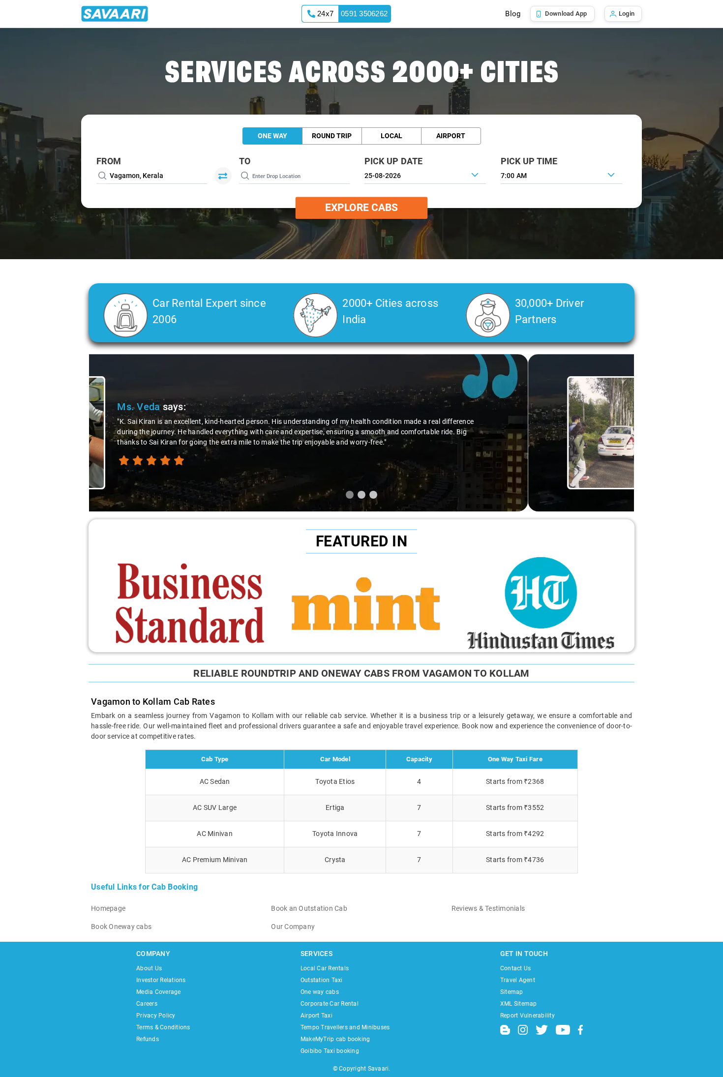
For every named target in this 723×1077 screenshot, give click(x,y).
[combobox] (561, 174)
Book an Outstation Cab (309, 908)
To (245, 161)
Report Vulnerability (527, 1015)
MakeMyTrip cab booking (335, 1039)
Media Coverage (158, 991)
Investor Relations (161, 980)
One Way (272, 136)
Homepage (108, 908)
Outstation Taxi (322, 980)
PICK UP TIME (529, 161)
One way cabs (320, 991)
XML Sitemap (518, 1003)
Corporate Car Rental (330, 1003)
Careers (146, 1003)
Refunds (147, 1039)
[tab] (350, 495)
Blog (512, 13)
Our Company (293, 926)
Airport (450, 136)
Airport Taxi (316, 1015)
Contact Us (515, 968)
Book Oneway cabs (121, 926)
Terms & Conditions (163, 1027)
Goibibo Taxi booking (330, 1050)
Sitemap (511, 991)
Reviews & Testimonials (488, 908)
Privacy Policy (156, 1015)
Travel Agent (517, 980)
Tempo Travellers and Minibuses (345, 1027)
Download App (566, 13)
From (108, 161)
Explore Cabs (361, 207)
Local (391, 136)
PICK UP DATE (393, 161)
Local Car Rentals (325, 968)
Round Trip (332, 136)
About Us (149, 968)
